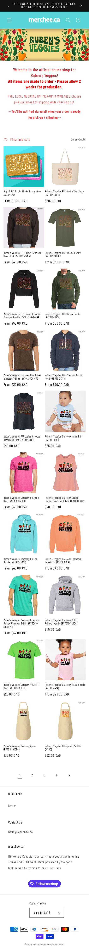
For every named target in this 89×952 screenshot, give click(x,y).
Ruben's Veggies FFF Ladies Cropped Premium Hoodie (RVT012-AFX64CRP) (22, 315)
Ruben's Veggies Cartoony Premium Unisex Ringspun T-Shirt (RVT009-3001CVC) (21, 623)
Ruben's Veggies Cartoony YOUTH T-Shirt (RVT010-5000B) (22, 686)
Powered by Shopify (55, 944)
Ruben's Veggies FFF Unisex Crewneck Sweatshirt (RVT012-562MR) (23, 254)
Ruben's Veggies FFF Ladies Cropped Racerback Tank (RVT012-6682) (22, 438)
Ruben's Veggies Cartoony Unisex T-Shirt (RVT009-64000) (22, 499)
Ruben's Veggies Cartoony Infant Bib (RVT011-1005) (63, 438)
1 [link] (19, 775)
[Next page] (69, 775)
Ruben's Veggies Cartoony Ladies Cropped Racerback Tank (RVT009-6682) (65, 499)
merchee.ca (39, 944)
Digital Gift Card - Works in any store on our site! (22, 193)
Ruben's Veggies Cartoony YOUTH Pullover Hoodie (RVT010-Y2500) (61, 621)
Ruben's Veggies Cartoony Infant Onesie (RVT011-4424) (65, 686)
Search (12, 806)
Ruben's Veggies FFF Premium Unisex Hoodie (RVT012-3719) (64, 377)
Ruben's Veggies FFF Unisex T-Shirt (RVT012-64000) (63, 254)
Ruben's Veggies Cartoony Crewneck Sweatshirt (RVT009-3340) (63, 560)
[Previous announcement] (8, 5)
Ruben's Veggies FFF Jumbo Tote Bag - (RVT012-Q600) (64, 193)
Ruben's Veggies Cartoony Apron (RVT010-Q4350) (20, 747)
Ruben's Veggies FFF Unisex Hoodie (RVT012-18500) (63, 315)
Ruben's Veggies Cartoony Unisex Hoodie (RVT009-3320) (20, 560)
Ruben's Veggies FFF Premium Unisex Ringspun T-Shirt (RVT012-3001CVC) (22, 377)
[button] (9, 20)
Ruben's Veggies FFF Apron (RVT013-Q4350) (63, 747)
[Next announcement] (81, 5)
